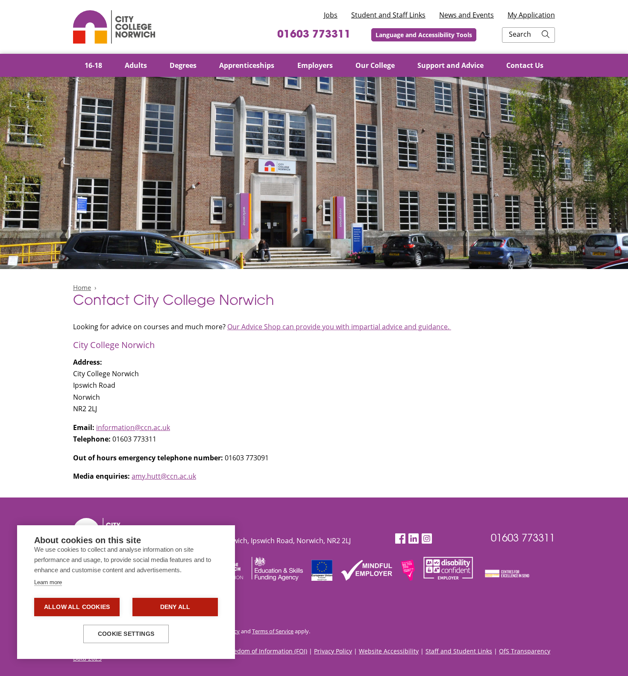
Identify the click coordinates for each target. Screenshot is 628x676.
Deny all (175, 607)
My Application (531, 15)
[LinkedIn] (413, 538)
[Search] (545, 35)
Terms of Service (272, 631)
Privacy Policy (333, 651)
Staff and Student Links (459, 651)
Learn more (48, 582)
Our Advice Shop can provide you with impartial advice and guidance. (339, 326)
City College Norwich (114, 27)
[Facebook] (400, 538)
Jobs (330, 15)
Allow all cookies (77, 607)
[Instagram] (427, 538)
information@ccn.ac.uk (133, 427)
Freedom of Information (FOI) (266, 651)
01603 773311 (314, 35)
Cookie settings (126, 634)
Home (82, 287)
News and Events (466, 15)
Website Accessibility (389, 651)
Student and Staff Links (388, 15)
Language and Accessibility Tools (424, 35)
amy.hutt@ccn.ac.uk (164, 476)
